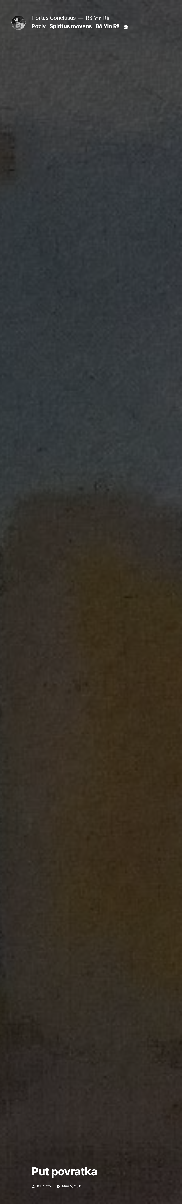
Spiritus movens (70, 26)
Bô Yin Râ (107, 26)
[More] (126, 27)
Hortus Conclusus (54, 17)
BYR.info (44, 1186)
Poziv (39, 26)
